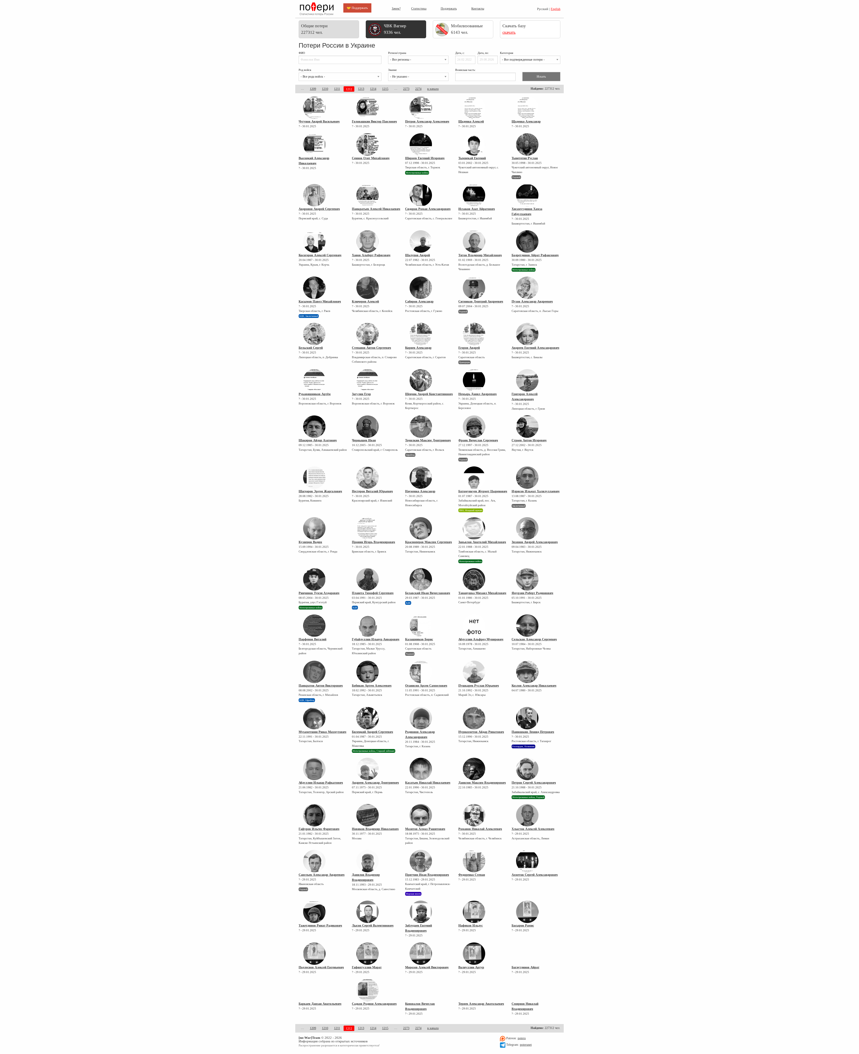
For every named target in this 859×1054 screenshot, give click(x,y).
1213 (361, 89)
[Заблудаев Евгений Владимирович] (421, 912)
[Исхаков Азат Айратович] (474, 195)
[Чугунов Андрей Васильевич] (314, 108)
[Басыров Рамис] (527, 912)
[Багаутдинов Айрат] (527, 953)
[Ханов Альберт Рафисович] (367, 241)
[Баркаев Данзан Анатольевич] (314, 990)
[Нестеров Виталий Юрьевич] (367, 477)
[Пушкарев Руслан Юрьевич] (474, 672)
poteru (522, 1038)
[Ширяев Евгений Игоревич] (421, 144)
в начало (433, 89)
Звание (392, 70)
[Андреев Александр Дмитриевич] (367, 769)
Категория (506, 53)
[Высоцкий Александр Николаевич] (314, 144)
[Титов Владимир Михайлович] (474, 241)
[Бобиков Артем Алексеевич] (367, 672)
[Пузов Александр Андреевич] (527, 288)
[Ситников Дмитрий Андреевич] (474, 288)
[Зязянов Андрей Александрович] (527, 528)
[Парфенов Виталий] (314, 625)
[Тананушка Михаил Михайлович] (474, 579)
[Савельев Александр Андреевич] (314, 861)
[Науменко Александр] (421, 477)
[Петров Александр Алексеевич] (421, 108)
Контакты (477, 8)
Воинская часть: (465, 70)
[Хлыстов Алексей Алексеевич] (527, 815)
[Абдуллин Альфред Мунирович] (474, 625)
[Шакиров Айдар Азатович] (314, 426)
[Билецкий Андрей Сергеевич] (367, 718)
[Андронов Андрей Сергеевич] (314, 195)
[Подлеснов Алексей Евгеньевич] (314, 953)
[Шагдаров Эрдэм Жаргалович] (314, 477)
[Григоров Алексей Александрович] (527, 380)
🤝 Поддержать (357, 8)
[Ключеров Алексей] (367, 288)
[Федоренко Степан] (474, 861)
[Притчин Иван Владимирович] (421, 861)
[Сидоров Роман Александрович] (421, 195)
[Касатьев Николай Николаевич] (421, 769)
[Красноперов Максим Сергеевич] (421, 528)
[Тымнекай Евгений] (474, 144)
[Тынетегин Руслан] (527, 144)
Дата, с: (460, 53)
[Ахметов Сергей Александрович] (527, 861)
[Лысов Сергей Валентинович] (367, 912)
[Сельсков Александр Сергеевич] (527, 625)
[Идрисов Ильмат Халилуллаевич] (527, 477)
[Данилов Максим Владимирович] (474, 769)
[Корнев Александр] (421, 334)
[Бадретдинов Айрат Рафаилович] (527, 241)
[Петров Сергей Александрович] (527, 769)
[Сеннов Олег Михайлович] (367, 144)
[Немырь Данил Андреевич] (474, 380)
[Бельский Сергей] (314, 334)
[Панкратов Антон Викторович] (314, 672)
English (555, 9)
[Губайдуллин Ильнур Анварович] (367, 625)
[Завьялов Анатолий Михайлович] (474, 528)
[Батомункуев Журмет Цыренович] (474, 477)
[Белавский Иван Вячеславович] (421, 579)
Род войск (305, 70)
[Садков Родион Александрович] (367, 990)
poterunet (526, 1044)
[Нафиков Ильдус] (474, 912)
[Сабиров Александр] (421, 288)
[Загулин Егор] (367, 380)
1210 (325, 89)
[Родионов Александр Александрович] (421, 718)
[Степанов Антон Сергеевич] (367, 334)
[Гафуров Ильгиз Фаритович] (314, 815)
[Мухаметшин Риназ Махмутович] (314, 718)
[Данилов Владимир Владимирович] (367, 861)
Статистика (418, 8)
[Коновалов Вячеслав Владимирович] (421, 990)
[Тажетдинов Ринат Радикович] (314, 912)
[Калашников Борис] (421, 625)
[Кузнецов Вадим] (314, 528)
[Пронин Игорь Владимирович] (367, 528)
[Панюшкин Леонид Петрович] (527, 718)
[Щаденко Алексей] (474, 108)
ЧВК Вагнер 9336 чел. (395, 29)
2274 (418, 89)
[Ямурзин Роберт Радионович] (527, 579)
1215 (385, 89)
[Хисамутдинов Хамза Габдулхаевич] (527, 195)
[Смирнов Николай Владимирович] (527, 990)
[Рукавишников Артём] (314, 380)
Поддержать (449, 8)
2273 (406, 89)
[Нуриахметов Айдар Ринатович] (474, 718)
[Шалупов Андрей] (421, 241)
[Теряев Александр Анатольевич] (474, 990)
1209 (313, 89)
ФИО (302, 53)
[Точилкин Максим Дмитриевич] (421, 426)
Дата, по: (483, 53)
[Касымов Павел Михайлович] (314, 288)
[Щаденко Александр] (527, 108)
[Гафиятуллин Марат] (367, 953)
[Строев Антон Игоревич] (527, 426)
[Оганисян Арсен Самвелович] (421, 672)
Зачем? (396, 8)
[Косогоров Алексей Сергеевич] (314, 241)
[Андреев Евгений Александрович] (527, 334)
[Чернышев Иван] (367, 426)
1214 (373, 89)
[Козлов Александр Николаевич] (527, 672)
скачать (509, 32)
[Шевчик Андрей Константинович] (421, 380)
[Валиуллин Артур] (474, 953)
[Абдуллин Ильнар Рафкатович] (314, 769)
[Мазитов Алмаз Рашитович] (421, 815)
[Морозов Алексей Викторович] (421, 953)
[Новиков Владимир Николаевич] (367, 815)
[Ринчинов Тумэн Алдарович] (314, 579)
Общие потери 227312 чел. (314, 29)
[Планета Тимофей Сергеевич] (367, 579)
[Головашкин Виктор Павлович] (367, 108)
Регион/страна (397, 53)
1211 (337, 89)
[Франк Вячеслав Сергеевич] (474, 426)
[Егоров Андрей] (474, 334)
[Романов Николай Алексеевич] (474, 815)
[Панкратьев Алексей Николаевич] (367, 195)
